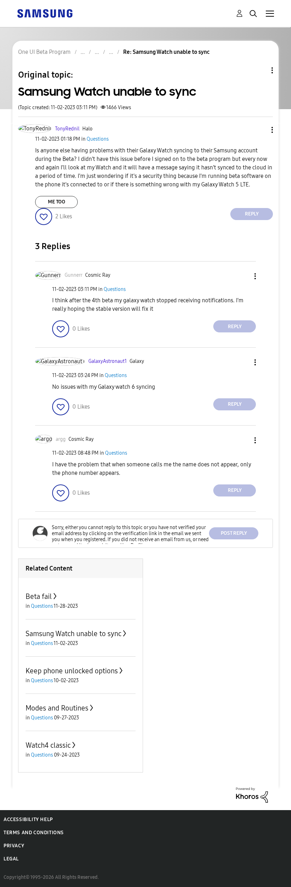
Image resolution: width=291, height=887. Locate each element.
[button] (260, 129)
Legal (11, 859)
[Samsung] (44, 13)
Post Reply (234, 533)
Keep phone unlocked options (72, 671)
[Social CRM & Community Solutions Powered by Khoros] (252, 794)
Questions (98, 139)
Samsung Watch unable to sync (73, 633)
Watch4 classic (48, 745)
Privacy (14, 846)
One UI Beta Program (44, 52)
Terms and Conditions (34, 833)
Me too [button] (56, 202)
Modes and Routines (57, 708)
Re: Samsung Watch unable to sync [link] (166, 52)
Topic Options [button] (260, 70)
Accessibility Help (28, 819)
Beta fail (39, 596)
